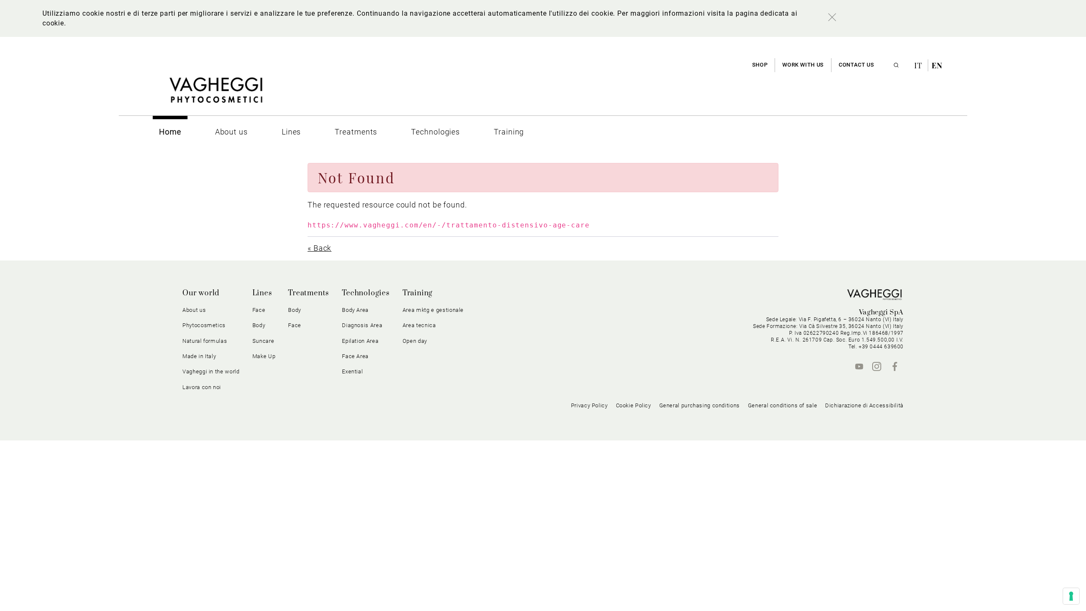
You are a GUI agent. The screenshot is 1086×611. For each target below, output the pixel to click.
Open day (415, 341)
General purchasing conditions (699, 405)
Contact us (856, 65)
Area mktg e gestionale (433, 310)
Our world (200, 293)
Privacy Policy (589, 405)
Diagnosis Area (362, 325)
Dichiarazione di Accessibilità (864, 405)
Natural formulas (204, 341)
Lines (262, 293)
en (937, 65)
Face (294, 325)
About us (194, 310)
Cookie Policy (633, 405)
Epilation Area (360, 341)
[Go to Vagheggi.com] (216, 94)
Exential (352, 371)
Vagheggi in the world (211, 371)
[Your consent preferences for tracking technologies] (1071, 596)
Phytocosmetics (204, 325)
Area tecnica (419, 325)
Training (418, 293)
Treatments (308, 293)
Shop (760, 65)
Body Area (355, 310)
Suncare (263, 341)
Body (294, 310)
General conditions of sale (782, 405)
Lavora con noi (201, 387)
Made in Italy (199, 356)
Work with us (803, 65)
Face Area (355, 356)
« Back (319, 248)
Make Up (264, 356)
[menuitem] (170, 132)
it (919, 65)
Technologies (366, 293)
